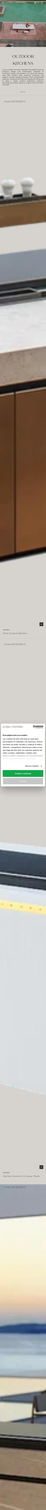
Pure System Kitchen (15, 633)
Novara (6, 630)
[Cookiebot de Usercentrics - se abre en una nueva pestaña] (33, 726)
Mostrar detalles (32, 766)
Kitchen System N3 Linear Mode (21, 1176)
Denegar (23, 781)
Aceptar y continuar (23, 773)
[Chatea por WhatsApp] (35, 2)
